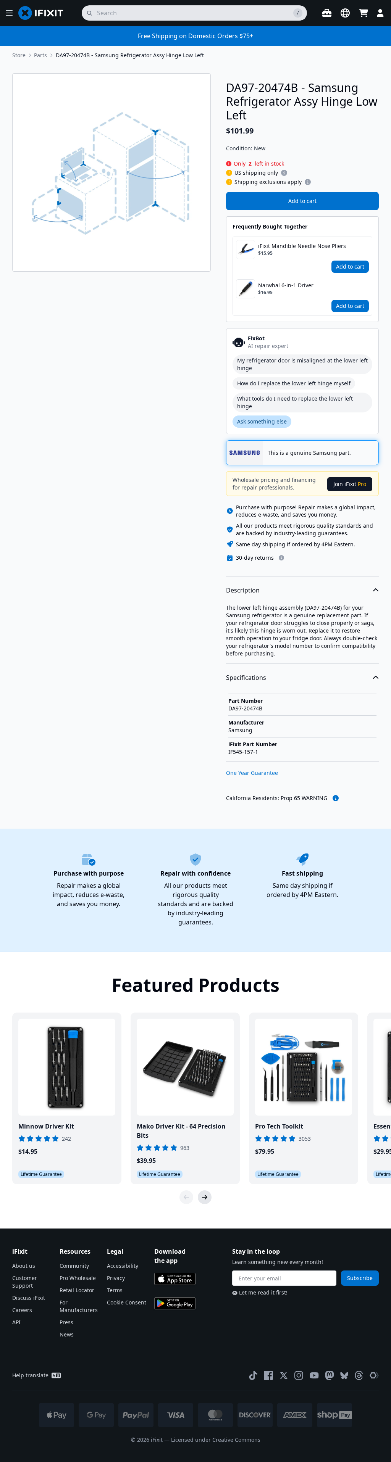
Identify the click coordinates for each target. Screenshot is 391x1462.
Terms (115, 1290)
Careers (22, 1310)
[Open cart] (363, 13)
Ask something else (262, 421)
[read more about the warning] (336, 798)
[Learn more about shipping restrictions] (284, 173)
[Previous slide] (186, 1197)
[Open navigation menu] (9, 13)
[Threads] (359, 1375)
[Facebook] (268, 1375)
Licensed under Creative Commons (215, 1439)
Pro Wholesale (78, 1278)
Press (66, 1322)
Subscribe (360, 1278)
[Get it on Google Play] (175, 1303)
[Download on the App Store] (175, 1279)
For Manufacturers (79, 1306)
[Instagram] (299, 1375)
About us (23, 1265)
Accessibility (122, 1265)
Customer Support (24, 1281)
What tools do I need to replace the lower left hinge (295, 402)
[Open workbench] (326, 13)
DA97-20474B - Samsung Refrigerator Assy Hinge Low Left (130, 55)
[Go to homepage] (43, 13)
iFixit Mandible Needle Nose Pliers (302, 246)
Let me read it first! (263, 1292)
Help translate (30, 1375)
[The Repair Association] (374, 1375)
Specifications (246, 677)
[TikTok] (253, 1375)
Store (19, 55)
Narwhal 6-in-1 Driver (285, 285)
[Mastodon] (329, 1375)
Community (74, 1265)
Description (243, 590)
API (16, 1322)
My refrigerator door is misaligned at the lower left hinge (302, 364)
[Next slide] (205, 1197)
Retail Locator (77, 1290)
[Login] (380, 13)
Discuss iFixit (28, 1297)
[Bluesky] (344, 1376)
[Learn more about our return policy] (281, 558)
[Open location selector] (345, 13)
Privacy (116, 1278)
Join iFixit (349, 484)
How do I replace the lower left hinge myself (294, 383)
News (67, 1334)
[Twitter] (283, 1375)
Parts (40, 55)
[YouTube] (314, 1375)
